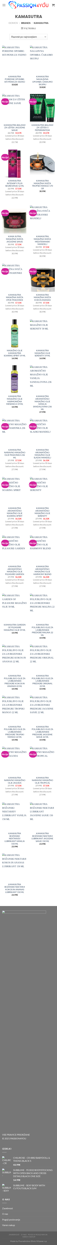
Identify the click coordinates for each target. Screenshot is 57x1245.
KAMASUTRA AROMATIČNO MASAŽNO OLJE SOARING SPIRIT (14, 512)
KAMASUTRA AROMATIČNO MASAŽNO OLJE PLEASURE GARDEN (14, 570)
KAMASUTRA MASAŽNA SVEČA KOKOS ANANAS (42, 297)
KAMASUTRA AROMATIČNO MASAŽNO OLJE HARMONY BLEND (42, 570)
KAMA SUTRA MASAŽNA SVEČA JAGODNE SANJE (14, 239)
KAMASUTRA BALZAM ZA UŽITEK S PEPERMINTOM (42, 127)
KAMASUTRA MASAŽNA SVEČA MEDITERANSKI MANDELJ (42, 240)
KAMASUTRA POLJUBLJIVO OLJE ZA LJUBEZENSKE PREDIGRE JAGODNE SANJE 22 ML (42, 732)
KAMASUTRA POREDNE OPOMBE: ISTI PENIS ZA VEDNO (14, 79)
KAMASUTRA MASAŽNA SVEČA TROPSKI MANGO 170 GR (42, 185)
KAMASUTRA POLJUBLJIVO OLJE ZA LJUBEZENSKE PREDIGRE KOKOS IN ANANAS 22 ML (14, 681)
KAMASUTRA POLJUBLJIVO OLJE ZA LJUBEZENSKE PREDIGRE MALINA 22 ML (42, 630)
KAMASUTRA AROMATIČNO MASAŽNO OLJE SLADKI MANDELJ (42, 454)
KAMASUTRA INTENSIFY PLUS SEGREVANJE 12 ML (14, 183)
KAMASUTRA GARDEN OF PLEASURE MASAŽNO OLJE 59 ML (15, 627)
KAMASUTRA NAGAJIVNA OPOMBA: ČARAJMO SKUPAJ (42, 80)
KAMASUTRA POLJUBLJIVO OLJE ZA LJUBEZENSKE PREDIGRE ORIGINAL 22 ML (42, 681)
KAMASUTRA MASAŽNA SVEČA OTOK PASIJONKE (14, 297)
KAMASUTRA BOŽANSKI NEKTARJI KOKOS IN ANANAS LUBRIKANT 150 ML (15, 888)
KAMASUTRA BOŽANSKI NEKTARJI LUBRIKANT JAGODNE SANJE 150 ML (42, 837)
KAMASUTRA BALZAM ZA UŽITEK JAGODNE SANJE (14, 127)
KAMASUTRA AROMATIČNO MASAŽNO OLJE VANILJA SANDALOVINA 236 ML (42, 402)
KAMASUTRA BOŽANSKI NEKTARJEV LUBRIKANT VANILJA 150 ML (15, 838)
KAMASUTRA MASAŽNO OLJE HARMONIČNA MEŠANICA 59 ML (14, 400)
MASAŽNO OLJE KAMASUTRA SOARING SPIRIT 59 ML (14, 353)
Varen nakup (8, 1225)
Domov (13, 22)
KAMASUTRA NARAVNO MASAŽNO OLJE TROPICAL (42, 780)
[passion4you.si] (29, 5)
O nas (5, 1213)
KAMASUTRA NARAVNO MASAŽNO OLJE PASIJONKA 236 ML (14, 454)
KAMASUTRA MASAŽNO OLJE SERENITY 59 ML (42, 353)
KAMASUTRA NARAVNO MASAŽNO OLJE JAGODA (14, 780)
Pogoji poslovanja (11, 1219)
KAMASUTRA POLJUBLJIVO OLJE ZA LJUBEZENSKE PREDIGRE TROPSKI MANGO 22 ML (14, 732)
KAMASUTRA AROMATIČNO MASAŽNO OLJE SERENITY (42, 512)
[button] (4, 5)
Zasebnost (7, 1208)
